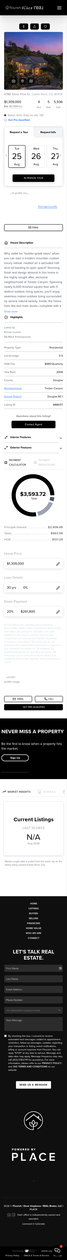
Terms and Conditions (32, 1066)
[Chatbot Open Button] (57, 1250)
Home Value (33, 928)
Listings (34, 908)
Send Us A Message (33, 1084)
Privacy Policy (52, 1063)
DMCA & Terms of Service (36, 1255)
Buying (33, 913)
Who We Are (33, 933)
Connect (33, 938)
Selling (33, 918)
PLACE (33, 1209)
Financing (33, 923)
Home (33, 903)
